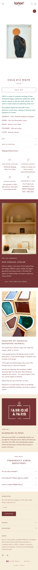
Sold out (19, 90)
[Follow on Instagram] (3, 555)
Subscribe (9, 514)
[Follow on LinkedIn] (7, 555)
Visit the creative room (16, 282)
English (27, 561)
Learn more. (30, 191)
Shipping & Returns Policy (10, 151)
